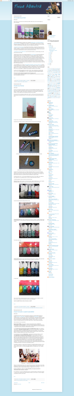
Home (29, 382)
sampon (59, 93)
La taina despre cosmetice (52, 229)
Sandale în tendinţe (51, 169)
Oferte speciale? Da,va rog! (52, 233)
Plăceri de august (51, 103)
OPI (50, 91)
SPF (52, 94)
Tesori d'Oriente (55, 95)
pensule (51, 92)
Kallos (51, 85)
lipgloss (33, 307)
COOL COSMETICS (51, 153)
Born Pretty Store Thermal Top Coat (53, 178)
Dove (58, 75)
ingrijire (23, 81)
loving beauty (50, 268)
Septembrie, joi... (51, 147)
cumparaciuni (19, 81)
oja (38, 307)
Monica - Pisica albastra (20, 80)
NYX (48, 90)
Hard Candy (55, 82)
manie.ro (50, 180)
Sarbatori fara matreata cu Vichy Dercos (53, 184)
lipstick (35, 307)
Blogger (41, 389)
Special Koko (50, 206)
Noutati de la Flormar (19, 85)
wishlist (49, 97)
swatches (41, 307)
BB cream (17, 307)
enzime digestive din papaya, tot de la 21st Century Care (33, 64)
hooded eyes (51, 83)
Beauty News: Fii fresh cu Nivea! (53, 217)
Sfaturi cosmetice (51, 132)
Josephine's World (51, 249)
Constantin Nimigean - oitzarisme (53, 136)
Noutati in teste (50, 175)
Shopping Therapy (51, 105)
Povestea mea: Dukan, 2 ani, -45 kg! (53, 236)
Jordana (49, 85)
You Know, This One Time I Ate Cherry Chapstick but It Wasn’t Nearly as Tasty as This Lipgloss (54, 126)
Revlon (54, 93)
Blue (49, 172)
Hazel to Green (51, 275)
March (50, 59)
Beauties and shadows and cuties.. (54, 245)
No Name (50, 271)
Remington (59, 92)
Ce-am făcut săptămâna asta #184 (53, 148)
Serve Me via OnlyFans (51, 181)
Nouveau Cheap (51, 186)
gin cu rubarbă (50, 115)
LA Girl (57, 85)
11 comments (27, 80)
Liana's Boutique (51, 264)
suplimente (26, 81)
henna (48, 83)
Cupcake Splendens (51, 277)
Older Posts (42, 382)
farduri (28, 307)
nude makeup (57, 89)
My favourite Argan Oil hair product (53, 262)
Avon (52, 69)
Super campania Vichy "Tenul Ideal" (53, 239)
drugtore (54, 76)
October (50, 52)
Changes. (50, 112)
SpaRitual (49, 94)
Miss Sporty (49, 89)
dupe (56, 76)
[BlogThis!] (32, 80)
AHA (16, 81)
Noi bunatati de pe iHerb (20, 17)
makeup (37, 307)
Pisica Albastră (27, 6)
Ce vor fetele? (51, 150)
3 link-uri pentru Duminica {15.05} (53, 207)
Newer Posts (16, 382)
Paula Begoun (55, 91)
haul (58, 82)
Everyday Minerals (54, 78)
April (50, 58)
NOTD (54, 89)
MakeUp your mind (51, 183)
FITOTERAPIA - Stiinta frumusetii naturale (54, 166)
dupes (59, 76)
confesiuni (49, 73)
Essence (49, 78)
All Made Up (50, 261)
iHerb (21, 81)
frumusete (24, 380)
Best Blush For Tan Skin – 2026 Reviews (54, 118)
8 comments (27, 306)
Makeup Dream (51, 162)
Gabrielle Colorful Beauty (52, 219)
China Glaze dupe (50, 72)
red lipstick (55, 92)
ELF (53, 77)
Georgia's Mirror (51, 174)
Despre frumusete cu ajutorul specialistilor (24, 311)
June (50, 56)
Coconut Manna (33, 54)
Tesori (52, 95)
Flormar (31, 307)
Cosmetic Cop (53, 73)
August (50, 53)
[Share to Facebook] (33, 80)
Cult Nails (58, 73)
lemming (54, 86)
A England (49, 68)
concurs (58, 72)
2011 (49, 64)
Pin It (14, 376)
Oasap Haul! (50, 253)
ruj (39, 307)
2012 (49, 63)
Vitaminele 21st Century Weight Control (20, 51)
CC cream (23, 307)
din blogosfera (21, 380)
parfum (52, 91)
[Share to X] (32, 80)
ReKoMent (50, 190)
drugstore (49, 76)
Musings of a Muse (51, 124)
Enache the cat (57, 77)
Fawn (49, 259)
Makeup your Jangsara (52, 258)
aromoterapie (57, 68)
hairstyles (51, 82)
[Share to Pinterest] (34, 80)
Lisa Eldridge (52, 87)
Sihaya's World (51, 193)
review (49, 93)
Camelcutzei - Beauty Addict (20, 316)
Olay (48, 91)
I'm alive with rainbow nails (52, 256)
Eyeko (58, 78)
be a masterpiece (51, 202)
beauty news (20, 307)
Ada (51, 68)
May (49, 57)
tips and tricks (52, 96)
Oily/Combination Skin (53, 90)
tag (49, 95)
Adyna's (50, 216)
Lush (55, 87)
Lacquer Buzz (51, 177)
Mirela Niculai (36, 316)
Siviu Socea (35, 363)
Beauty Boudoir (51, 274)
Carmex (50, 71)
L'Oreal (54, 85)
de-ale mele (17, 380)
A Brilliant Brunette (51, 223)
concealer (26, 307)
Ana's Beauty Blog (51, 226)
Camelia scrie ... (51, 102)
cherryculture (57, 71)
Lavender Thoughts (51, 196)
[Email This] (31, 80)
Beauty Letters (51, 209)
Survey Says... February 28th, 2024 (53, 145)
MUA (51, 89)
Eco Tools (50, 77)
